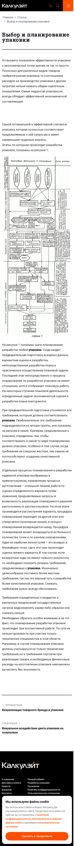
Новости (6, 786)
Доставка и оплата (11, 783)
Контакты (7, 793)
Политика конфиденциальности (44, 789)
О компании (8, 779)
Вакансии (7, 789)
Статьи (22, 17)
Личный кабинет (36, 779)
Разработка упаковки (39, 783)
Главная (8, 17)
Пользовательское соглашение (44, 793)
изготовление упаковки (34, 664)
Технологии (33, 786)
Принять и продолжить (37, 836)
